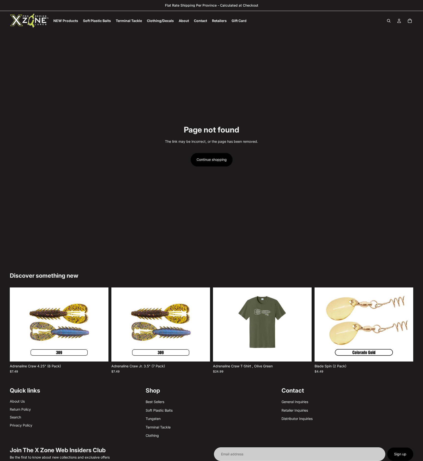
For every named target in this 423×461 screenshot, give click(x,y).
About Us (17, 401)
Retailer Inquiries (295, 410)
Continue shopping (212, 159)
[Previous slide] (118, 324)
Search (15, 417)
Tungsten (153, 419)
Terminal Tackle (158, 427)
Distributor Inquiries (297, 419)
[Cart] (409, 20)
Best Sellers (155, 402)
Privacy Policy (21, 425)
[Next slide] (202, 324)
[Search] (388, 20)
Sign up (400, 454)
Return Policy (20, 409)
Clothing (152, 435)
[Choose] (100, 354)
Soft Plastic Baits (159, 410)
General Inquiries (295, 402)
